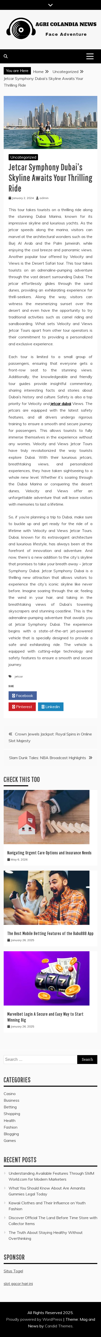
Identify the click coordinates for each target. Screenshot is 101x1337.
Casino (10, 1093)
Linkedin (52, 706)
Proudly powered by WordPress (34, 1319)
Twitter (52, 695)
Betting (10, 1106)
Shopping (12, 1113)
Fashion (10, 1127)
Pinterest (23, 706)
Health (9, 1120)
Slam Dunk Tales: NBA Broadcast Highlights (47, 757)
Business (11, 1100)
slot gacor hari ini (18, 1283)
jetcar (19, 676)
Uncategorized (23, 157)
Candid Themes (59, 1325)
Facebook (24, 695)
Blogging (11, 1133)
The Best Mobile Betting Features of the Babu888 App (50, 933)
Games (10, 1140)
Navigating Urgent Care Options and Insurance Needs (49, 852)
